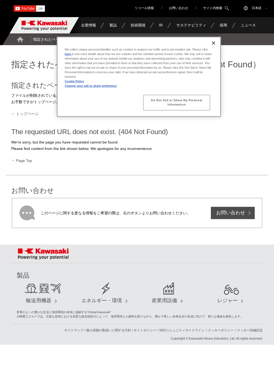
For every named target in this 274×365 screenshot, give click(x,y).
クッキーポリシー (221, 330)
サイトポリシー (145, 330)
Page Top (24, 160)
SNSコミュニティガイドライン (181, 330)
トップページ (27, 114)
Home (20, 39)
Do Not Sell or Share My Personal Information (176, 102)
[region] (139, 77)
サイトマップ (73, 330)
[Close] (213, 43)
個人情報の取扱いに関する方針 (108, 330)
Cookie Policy (74, 81)
